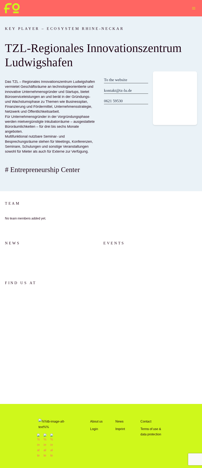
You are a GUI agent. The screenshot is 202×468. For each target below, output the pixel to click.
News (119, 421)
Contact (145, 421)
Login (94, 429)
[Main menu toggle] (193, 8)
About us (96, 421)
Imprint (120, 429)
